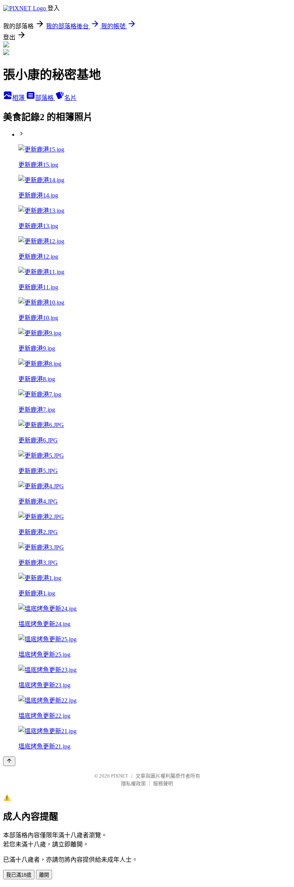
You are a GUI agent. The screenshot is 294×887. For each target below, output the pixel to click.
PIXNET (119, 776)
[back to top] (9, 761)
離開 (44, 875)
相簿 (19, 98)
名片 (70, 98)
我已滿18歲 (18, 875)
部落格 (45, 98)
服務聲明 (163, 783)
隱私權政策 (133, 783)
